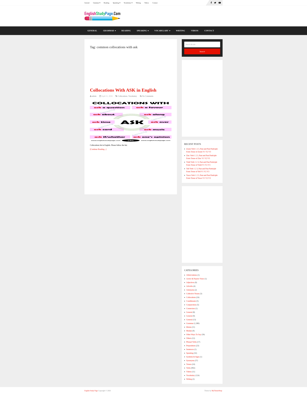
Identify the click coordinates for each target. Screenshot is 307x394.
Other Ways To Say (193, 334)
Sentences (190, 349)
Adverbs (189, 286)
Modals (189, 331)
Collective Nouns (192, 294)
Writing (138, 3)
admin (94, 96)
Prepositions (190, 346)
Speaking (116, 3)
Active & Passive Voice (195, 279)
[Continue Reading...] (98, 149)
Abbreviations (191, 275)
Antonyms (190, 290)
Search (202, 52)
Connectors (190, 308)
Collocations (122, 96)
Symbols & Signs (192, 357)
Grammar (96, 3)
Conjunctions (191, 305)
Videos (146, 3)
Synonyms (190, 360)
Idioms (188, 327)
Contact (155, 3)
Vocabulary (127, 3)
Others (188, 338)
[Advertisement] (130, 69)
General (86, 3)
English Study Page (91, 391)
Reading (106, 3)
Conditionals (191, 301)
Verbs (188, 368)
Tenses (188, 364)
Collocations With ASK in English (123, 90)
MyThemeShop (217, 391)
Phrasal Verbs (191, 342)
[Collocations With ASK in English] (130, 121)
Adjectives (190, 282)
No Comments (147, 96)
